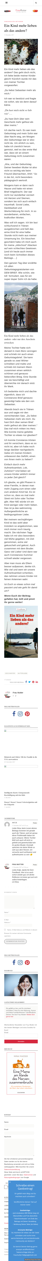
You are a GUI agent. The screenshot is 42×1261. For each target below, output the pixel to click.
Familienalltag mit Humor (13, 21)
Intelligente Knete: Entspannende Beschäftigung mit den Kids (17, 793)
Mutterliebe (22, 673)
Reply (35, 823)
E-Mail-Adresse (7, 921)
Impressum (8, 1242)
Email (6, 1032)
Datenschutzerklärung (12, 1169)
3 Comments (7, 679)
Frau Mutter (18, 693)
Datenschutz (28, 1175)
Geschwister (10, 673)
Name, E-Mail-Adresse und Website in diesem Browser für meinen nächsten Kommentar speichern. (20, 933)
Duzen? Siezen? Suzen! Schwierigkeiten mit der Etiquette (20, 803)
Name (6, 912)
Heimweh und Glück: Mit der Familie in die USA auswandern (20, 758)
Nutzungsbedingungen (12, 1177)
